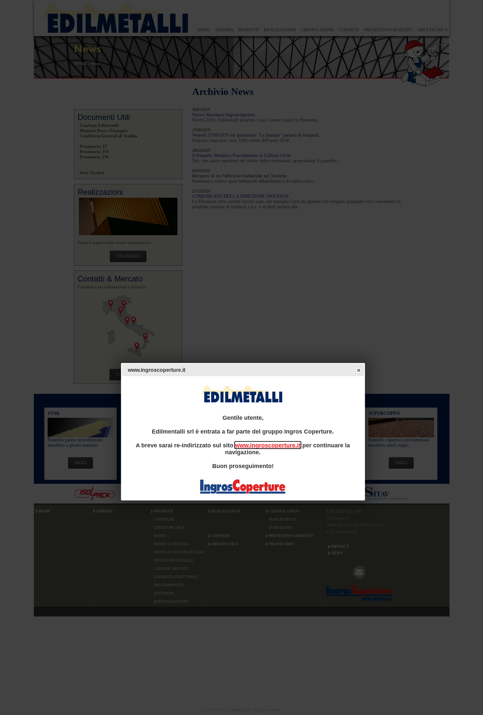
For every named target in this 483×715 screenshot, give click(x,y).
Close (358, 370)
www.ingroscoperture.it (268, 445)
